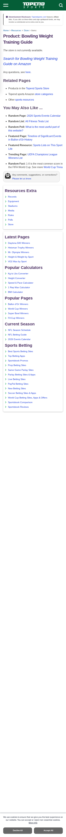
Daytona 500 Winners (19, 243)
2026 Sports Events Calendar (44, 115)
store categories (44, 94)
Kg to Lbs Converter (18, 273)
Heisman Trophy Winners (21, 247)
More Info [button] (33, 823)
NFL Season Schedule (19, 330)
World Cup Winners (18, 309)
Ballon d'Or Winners (18, 304)
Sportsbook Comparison (20, 402)
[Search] (61, 5)
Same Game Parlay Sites (20, 370)
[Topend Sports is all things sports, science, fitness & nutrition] (34, 5)
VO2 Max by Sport (17, 261)
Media (11, 210)
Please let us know (21, 178)
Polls (10, 220)
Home (6, 30)
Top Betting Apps (16, 356)
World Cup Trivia (53, 167)
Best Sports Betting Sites (20, 351)
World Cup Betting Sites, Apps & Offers (27, 398)
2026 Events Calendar (19, 339)
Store (26, 30)
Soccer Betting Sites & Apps (22, 393)
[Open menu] (5, 5)
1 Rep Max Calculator (19, 287)
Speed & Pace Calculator (20, 283)
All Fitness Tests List (37, 121)
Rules (11, 215)
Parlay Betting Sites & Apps (21, 374)
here (28, 72)
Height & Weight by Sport (20, 257)
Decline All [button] (18, 830)
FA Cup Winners (16, 318)
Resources (16, 30)
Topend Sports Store (37, 88)
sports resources (24, 99)
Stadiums (12, 206)
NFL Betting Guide (17, 335)
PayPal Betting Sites (18, 384)
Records (12, 197)
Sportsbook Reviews (18, 407)
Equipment (13, 201)
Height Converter (16, 278)
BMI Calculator (15, 292)
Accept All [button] (48, 830)
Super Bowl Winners (18, 313)
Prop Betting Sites (17, 365)
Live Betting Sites (16, 379)
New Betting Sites (17, 388)
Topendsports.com (38, 17)
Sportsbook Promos (18, 360)
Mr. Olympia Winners (18, 252)
